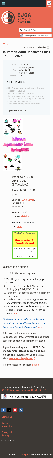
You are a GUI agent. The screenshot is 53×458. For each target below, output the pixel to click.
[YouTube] (15, 410)
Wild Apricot (25, 454)
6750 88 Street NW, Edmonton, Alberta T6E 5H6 (23, 390)
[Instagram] (21, 410)
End (14, 70)
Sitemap (5, 435)
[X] (9, 410)
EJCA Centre (28, 199)
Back (8, 44)
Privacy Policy (8, 432)
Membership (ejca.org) (22, 358)
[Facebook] (3, 410)
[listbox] (37, 47)
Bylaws (4, 422)
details (35, 364)
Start (14, 64)
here (19, 226)
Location (12, 76)
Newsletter (6, 425)
